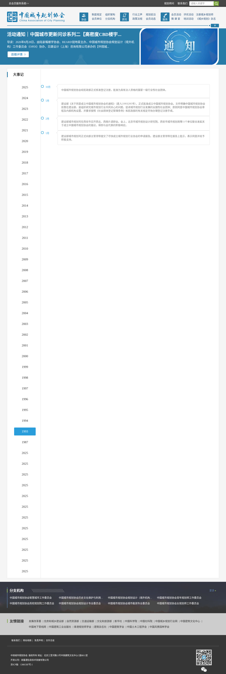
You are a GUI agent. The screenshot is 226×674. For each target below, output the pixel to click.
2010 (25, 248)
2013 (25, 216)
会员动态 (151, 18)
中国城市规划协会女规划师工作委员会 (178, 603)
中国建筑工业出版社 (60, 627)
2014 (25, 205)
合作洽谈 (50, 640)
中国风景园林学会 (159, 627)
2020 (25, 141)
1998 (25, 377)
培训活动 (189, 18)
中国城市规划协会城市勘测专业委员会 (129, 603)
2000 (25, 356)
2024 (25, 98)
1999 (25, 367)
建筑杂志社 (100, 627)
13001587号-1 (26, 664)
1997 (25, 388)
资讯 (124, 19)
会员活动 (176, 14)
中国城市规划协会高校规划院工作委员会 (32, 603)
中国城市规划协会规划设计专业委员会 (80, 603)
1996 (25, 399)
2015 (25, 195)
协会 (83, 19)
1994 (25, 420)
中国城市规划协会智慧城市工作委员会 (31, 597)
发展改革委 (35, 621)
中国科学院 (131, 621)
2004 (25, 313)
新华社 (119, 621)
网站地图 (27, 640)
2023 (25, 109)
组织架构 (110, 14)
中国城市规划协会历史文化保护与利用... (81, 597)
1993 (25, 431)
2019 (25, 152)
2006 (25, 291)
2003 (25, 324)
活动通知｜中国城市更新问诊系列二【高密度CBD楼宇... (64, 34)
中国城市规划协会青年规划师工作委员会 (179, 597)
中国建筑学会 (117, 627)
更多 (211, 590)
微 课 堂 (175, 18)
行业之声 (137, 14)
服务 (165, 19)
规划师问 (169, 3)
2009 (25, 259)
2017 (25, 173)
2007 (25, 281)
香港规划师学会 (83, 627)
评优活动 (189, 14)
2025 (25, 87)
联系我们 (183, 3)
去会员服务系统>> (19, 3)
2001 (25, 345)
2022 (25, 119)
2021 (25, 130)
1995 (25, 410)
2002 (25, 334)
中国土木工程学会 (137, 627)
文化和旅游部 (104, 621)
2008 (25, 270)
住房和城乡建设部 (54, 621)
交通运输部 (88, 621)
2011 (25, 238)
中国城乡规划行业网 (166, 621)
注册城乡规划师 (204, 14)
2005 (25, 302)
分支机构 (110, 18)
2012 (25, 227)
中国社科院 (146, 621)
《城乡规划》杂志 (206, 18)
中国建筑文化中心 (190, 621)
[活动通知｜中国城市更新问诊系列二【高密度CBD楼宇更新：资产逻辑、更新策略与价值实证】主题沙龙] (18, 54)
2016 (25, 184)
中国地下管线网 (38, 627)
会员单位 (97, 18)
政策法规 (137, 18)
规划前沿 (151, 14)
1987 (25, 442)
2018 (25, 162)
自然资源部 (73, 621)
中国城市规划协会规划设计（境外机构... (130, 597)
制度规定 (97, 14)
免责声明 (38, 640)
